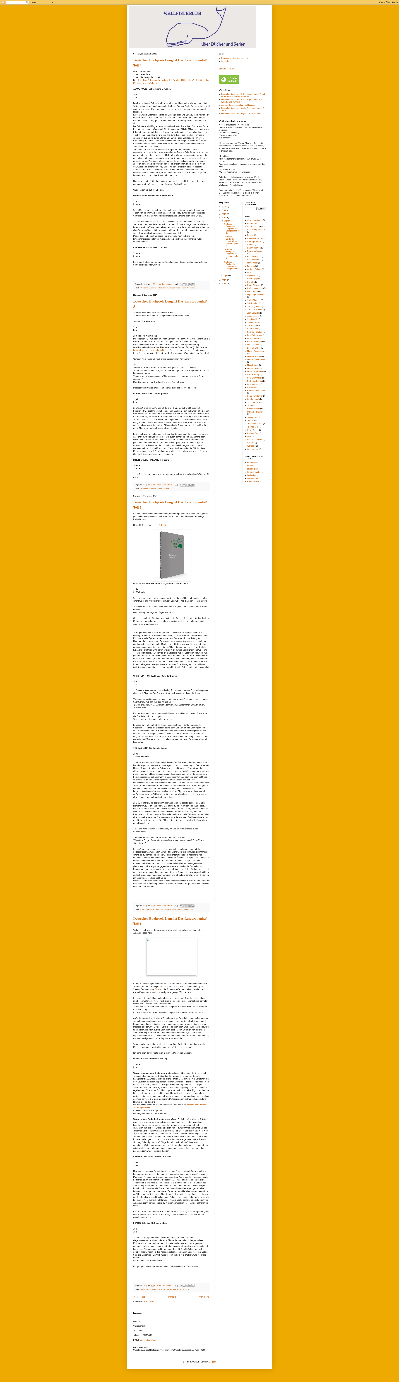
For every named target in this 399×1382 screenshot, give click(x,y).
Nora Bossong (253, 375)
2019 (224, 210)
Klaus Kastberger (254, 341)
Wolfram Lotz (252, 449)
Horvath (250, 282)
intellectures (252, 475)
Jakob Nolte (161, 288)
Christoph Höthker (147, 909)
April (226, 276)
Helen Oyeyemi (253, 279)
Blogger (212, 1362)
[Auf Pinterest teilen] (193, 284)
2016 (224, 280)
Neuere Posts (140, 1297)
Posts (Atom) (149, 1301)
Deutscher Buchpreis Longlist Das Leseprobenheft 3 (243, 114)
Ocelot (158, 989)
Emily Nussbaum (254, 260)
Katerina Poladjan (254, 332)
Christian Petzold (254, 238)
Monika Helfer (177, 909)
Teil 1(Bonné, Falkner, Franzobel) (153, 80)
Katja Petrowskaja (254, 335)
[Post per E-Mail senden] (176, 284)
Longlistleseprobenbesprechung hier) (149, 350)
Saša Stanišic (253, 402)
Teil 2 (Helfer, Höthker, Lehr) (181, 80)
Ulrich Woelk (252, 430)
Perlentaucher (253, 462)
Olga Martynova (254, 384)
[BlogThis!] (184, 284)
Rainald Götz (252, 387)
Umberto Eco (252, 433)
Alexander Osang (254, 220)
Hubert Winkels (253, 285)
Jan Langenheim (254, 306)
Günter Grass (252, 276)
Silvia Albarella (253, 409)
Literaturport (252, 469)
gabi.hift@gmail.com (148, 1340)
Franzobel (161, 1289)
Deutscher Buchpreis (148, 288)
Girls (249, 272)
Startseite (172, 1297)
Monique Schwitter (255, 371)
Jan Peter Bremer (254, 310)
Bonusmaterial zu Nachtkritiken (234, 58)
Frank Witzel (252, 263)
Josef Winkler (253, 319)
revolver (250, 466)
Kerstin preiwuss (173, 288)
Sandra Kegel (253, 399)
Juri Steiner (252, 326)
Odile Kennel (252, 478)
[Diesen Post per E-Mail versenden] (181, 284)
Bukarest (251, 235)
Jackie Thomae (253, 300)
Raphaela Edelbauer (256, 390)
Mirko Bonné (184, 1289)
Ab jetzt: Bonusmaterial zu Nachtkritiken (238, 105)
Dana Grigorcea (254, 248)
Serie (249, 405)
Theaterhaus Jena (255, 424)
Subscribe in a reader (228, 69)
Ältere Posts (204, 1297)
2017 (224, 218)
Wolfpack (251, 446)
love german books (255, 472)
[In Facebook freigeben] (190, 284)
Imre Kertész (252, 291)
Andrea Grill (252, 223)
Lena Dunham (253, 345)
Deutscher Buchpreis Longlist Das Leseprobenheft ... (231, 266)
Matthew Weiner (254, 356)
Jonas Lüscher (163, 489)
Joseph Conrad (253, 322)
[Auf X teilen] (187, 284)
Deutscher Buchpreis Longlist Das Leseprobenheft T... (231, 254)
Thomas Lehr (188, 909)
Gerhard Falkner (172, 1289)
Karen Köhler (252, 329)
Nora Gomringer (254, 378)
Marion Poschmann (188, 288)
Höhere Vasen (253, 481)
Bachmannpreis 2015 (256, 230)
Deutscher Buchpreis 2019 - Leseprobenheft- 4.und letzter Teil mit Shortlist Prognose (243, 95)
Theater (250, 420)
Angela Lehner (253, 227)
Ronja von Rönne (254, 396)
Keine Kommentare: (164, 284)
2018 (224, 214)
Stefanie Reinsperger (256, 412)
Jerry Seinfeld (253, 313)
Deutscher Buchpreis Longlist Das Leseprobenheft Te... (231, 228)
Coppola (251, 245)
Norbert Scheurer (254, 381)
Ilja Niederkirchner (255, 288)
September (229, 221)
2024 (224, 207)
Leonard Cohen (254, 348)
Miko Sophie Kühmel (256, 360)
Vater (249, 436)
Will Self (250, 443)
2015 (224, 284)
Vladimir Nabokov (254, 440)
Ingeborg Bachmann (255, 295)
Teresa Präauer (253, 417)
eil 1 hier (163, 525)
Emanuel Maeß (253, 257)
